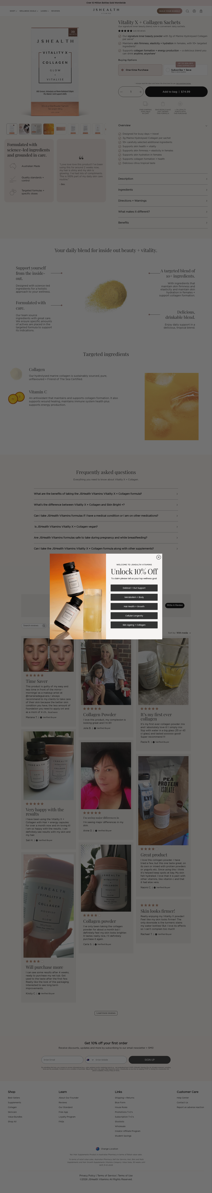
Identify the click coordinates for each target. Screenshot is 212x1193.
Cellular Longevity (134, 615)
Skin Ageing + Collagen (134, 624)
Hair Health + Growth (134, 606)
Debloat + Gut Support (134, 588)
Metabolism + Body (134, 597)
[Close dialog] (158, 557)
